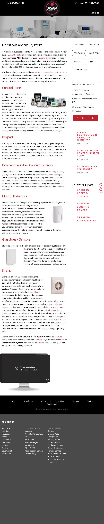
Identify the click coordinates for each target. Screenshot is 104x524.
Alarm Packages (31, 442)
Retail (27, 436)
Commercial (7, 439)
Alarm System (46, 58)
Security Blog (30, 453)
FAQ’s (13, 401)
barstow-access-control (83, 193)
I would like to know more (83, 84)
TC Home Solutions (56, 459)
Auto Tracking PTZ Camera (87, 167)
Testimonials (52, 404)
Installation (29, 439)
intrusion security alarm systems (48, 72)
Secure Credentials (55, 448)
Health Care (6, 453)
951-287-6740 (92, 3)
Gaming (5, 448)
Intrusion (5, 431)
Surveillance (29, 445)
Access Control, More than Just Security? (87, 136)
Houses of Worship (32, 428)
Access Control (54, 442)
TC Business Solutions (57, 453)
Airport (4, 436)
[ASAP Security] (52, 8)
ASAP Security (15, 55)
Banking (5, 445)
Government (7, 451)
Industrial (28, 431)
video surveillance (54, 310)
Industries (6, 434)
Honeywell (57, 337)
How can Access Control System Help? (88, 153)
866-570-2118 (17, 3)
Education (6, 442)
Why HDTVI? (30, 448)
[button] (93, 13)
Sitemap (75, 401)
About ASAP (7, 428)
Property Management (34, 434)
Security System (54, 439)
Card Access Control (56, 445)
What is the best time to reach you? (84, 100)
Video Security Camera (34, 451)
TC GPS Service (54, 456)
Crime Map (59, 401)
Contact (90, 401)
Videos (44, 401)
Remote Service (54, 451)
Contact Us (52, 462)
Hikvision (58, 304)
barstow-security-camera (83, 207)
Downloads (28, 401)
